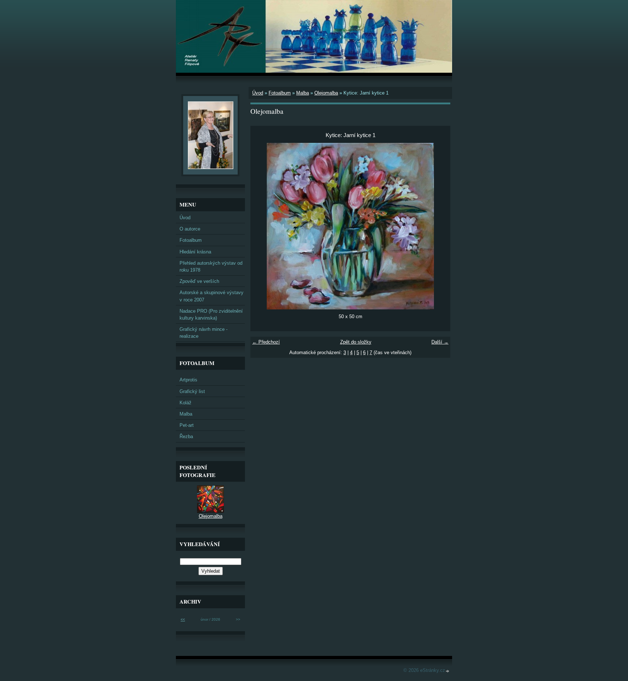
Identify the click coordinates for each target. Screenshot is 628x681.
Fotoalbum (280, 93)
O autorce (190, 229)
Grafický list (192, 391)
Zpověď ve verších (199, 281)
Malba (302, 93)
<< (183, 619)
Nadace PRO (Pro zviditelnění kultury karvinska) (211, 314)
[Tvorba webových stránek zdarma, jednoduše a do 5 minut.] (447, 671)
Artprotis (188, 379)
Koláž (186, 402)
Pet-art (187, 425)
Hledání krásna (195, 252)
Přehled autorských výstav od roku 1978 (211, 266)
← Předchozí (266, 342)
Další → (439, 342)
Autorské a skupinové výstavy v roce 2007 (211, 296)
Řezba (186, 436)
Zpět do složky (355, 342)
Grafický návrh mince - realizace (204, 333)
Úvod (257, 93)
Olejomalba (326, 93)
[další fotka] (438, 226)
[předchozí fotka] (262, 226)
